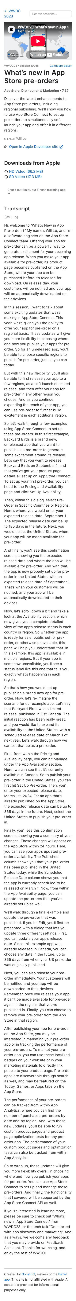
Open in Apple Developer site (34, 147)
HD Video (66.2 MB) (26, 171)
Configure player (61, 65)
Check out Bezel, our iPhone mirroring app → (36, 191)
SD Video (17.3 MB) (25, 177)
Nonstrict (28, 1274)
